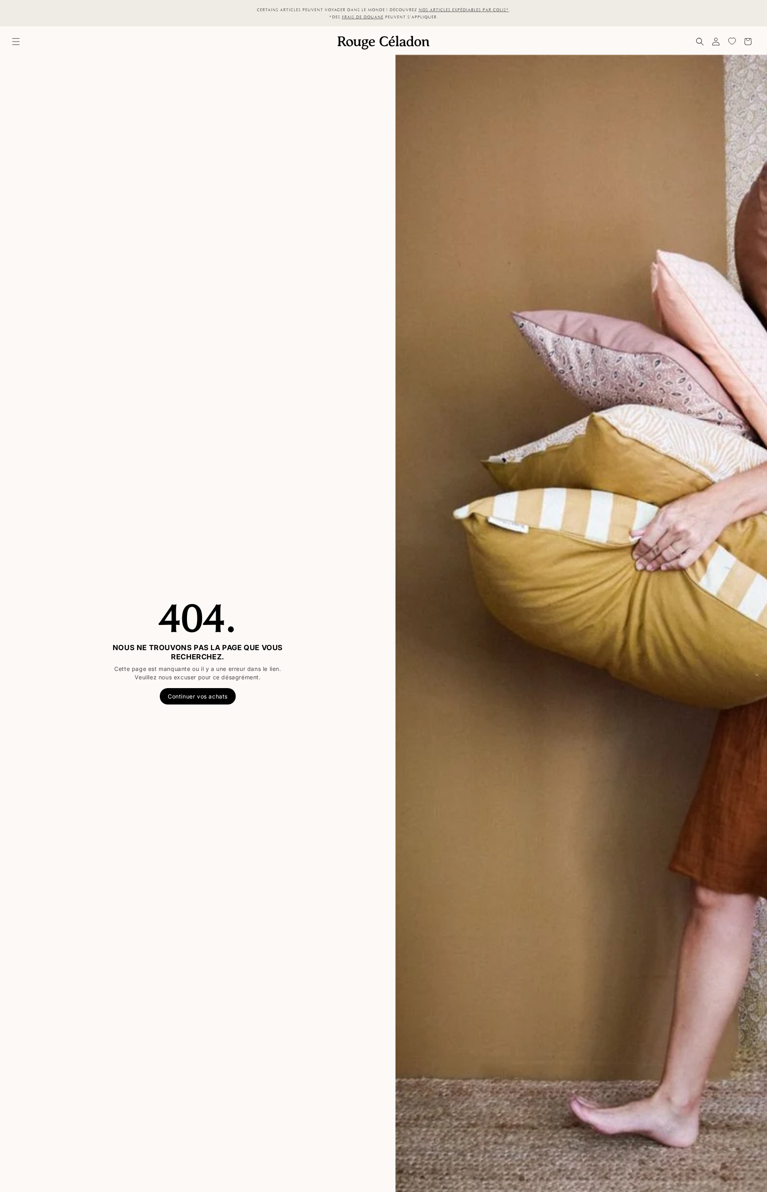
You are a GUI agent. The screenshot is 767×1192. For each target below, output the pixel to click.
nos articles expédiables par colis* (464, 9)
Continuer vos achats (198, 696)
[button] (16, 42)
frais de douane (363, 16)
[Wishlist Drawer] (732, 42)
